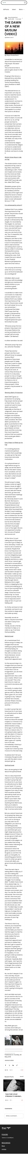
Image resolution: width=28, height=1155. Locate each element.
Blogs (3, 1146)
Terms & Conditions (7, 1138)
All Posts (6, 9)
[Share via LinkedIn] (13, 1065)
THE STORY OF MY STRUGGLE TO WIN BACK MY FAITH (13, 1095)
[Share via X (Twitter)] (9, 1065)
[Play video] (14, 1040)
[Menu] (25, 2)
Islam (14, 9)
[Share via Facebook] (5, 1065)
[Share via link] (17, 1065)
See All (21, 1076)
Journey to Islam (9, 1060)
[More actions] (22, 18)
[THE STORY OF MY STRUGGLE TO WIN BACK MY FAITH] (14, 1085)
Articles (4, 1149)
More (21, 9)
